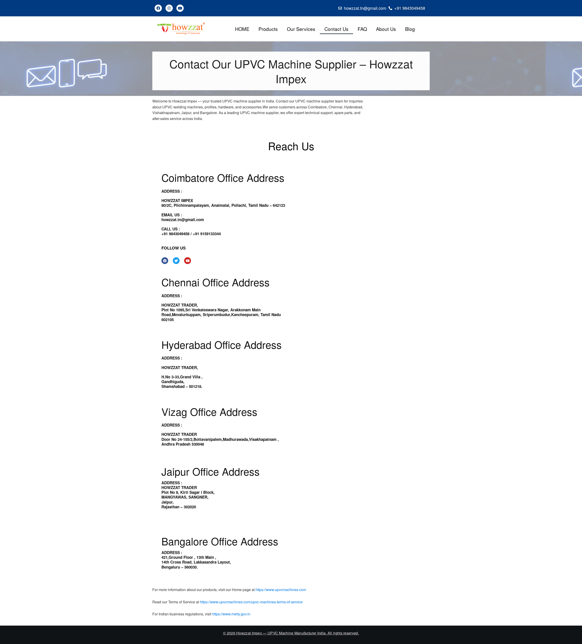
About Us (386, 28)
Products (268, 28)
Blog (410, 28)
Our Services (301, 28)
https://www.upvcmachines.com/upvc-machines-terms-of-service (251, 601)
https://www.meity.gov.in (231, 614)
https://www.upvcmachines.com (281, 589)
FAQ (362, 28)
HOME (242, 28)
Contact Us (336, 28)
